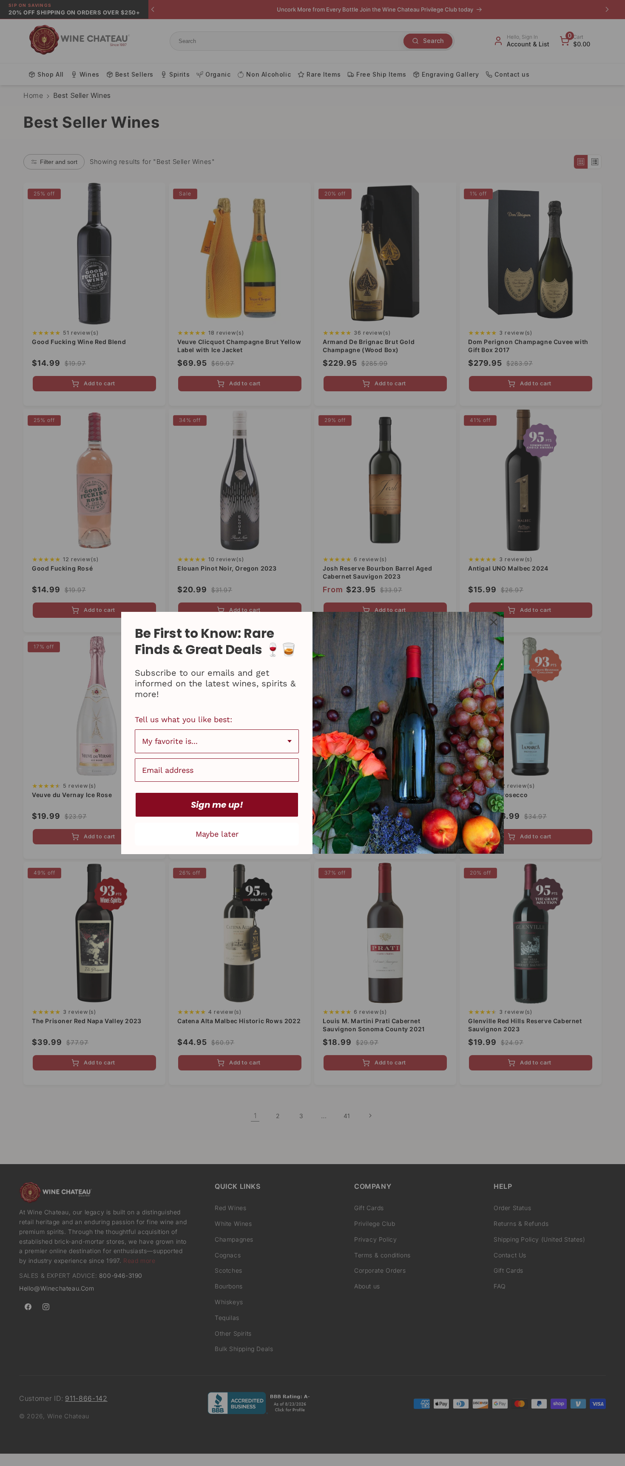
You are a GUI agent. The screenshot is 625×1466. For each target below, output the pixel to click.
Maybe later (217, 833)
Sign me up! (217, 805)
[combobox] (217, 741)
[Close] (493, 622)
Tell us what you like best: (183, 719)
